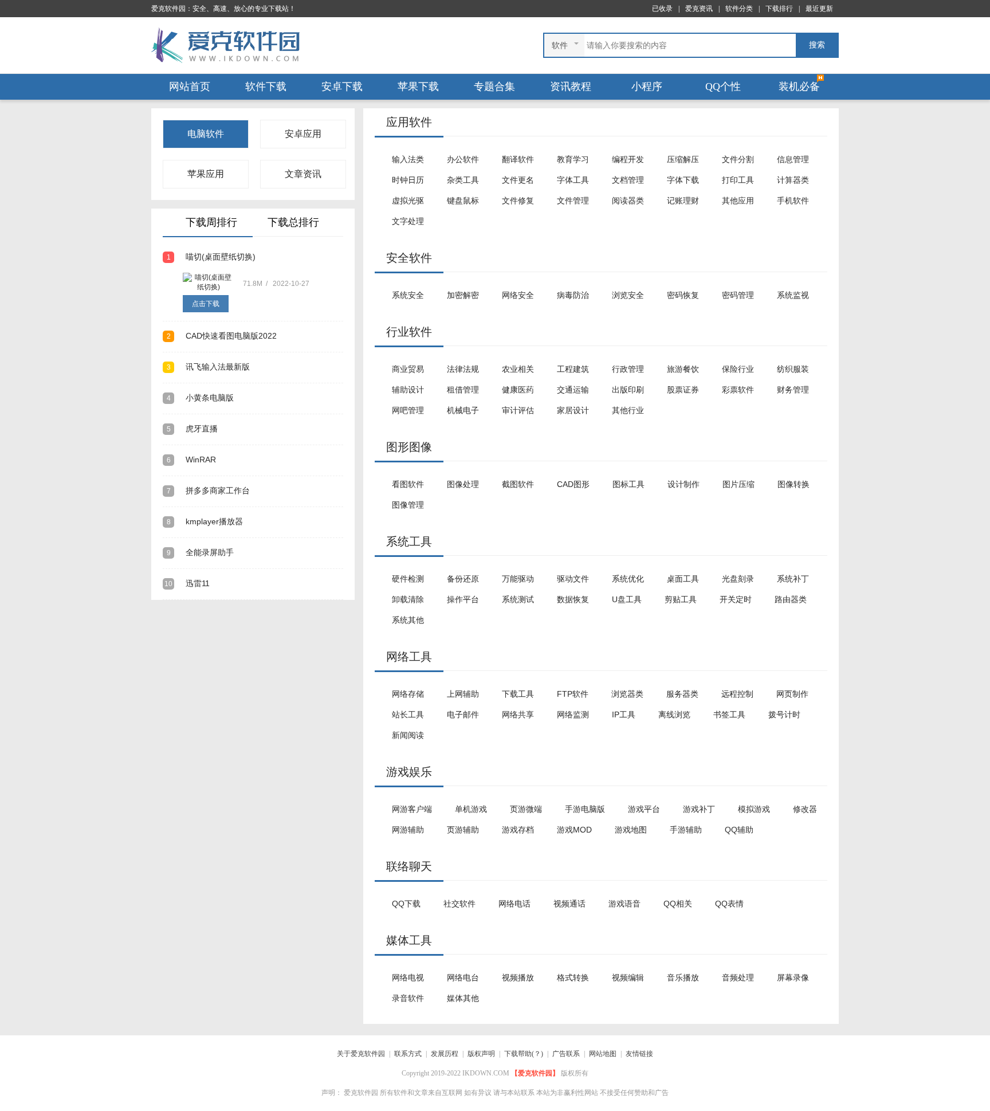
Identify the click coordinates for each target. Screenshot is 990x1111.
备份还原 (463, 578)
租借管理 (463, 389)
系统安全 (408, 295)
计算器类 (793, 179)
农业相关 (518, 369)
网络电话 (514, 903)
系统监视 (793, 295)
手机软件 (793, 200)
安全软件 (409, 258)
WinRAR (191, 459)
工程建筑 (573, 369)
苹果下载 (418, 86)
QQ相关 (677, 903)
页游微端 (526, 809)
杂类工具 (463, 179)
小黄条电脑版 (200, 397)
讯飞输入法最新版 (208, 366)
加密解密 (463, 295)
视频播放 (518, 977)
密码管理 (738, 295)
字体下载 (683, 179)
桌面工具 (683, 578)
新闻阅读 (408, 735)
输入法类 (408, 159)
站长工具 (408, 714)
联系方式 (408, 1054)
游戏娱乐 (409, 771)
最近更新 (819, 9)
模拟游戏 (754, 809)
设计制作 (683, 484)
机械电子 (463, 410)
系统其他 (408, 620)
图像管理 (408, 504)
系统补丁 (793, 578)
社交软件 (459, 903)
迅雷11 (187, 583)
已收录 (662, 9)
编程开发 (628, 159)
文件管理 (573, 200)
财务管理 (793, 389)
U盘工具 (627, 599)
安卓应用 (303, 134)
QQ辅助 (739, 829)
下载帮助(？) (523, 1054)
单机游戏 (471, 809)
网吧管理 (408, 410)
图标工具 (628, 484)
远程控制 (737, 693)
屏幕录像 (793, 977)
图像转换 (793, 484)
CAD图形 (573, 484)
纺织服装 (793, 369)
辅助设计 (408, 389)
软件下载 (265, 86)
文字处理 (408, 221)
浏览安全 (628, 295)
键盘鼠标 (463, 200)
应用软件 (409, 122)
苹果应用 (205, 174)
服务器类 (682, 693)
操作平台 (463, 599)
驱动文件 (573, 578)
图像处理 (463, 484)
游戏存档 (518, 829)
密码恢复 (683, 295)
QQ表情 (729, 903)
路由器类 (791, 599)
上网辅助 (463, 693)
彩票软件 (738, 389)
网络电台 (463, 977)
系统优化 (628, 578)
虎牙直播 (192, 428)
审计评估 (518, 410)
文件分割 (738, 159)
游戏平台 (644, 809)
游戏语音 (624, 903)
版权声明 (481, 1054)
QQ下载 (406, 903)
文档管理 (628, 179)
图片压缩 (738, 484)
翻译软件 (518, 159)
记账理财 (683, 200)
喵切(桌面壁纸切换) (211, 256)
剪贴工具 (681, 599)
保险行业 (738, 369)
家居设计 (573, 410)
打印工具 (738, 179)
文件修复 (518, 200)
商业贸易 (408, 369)
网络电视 (408, 977)
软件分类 (739, 9)
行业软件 (409, 331)
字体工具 (573, 179)
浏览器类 (627, 693)
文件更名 (518, 179)
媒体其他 (463, 998)
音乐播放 (683, 977)
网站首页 (189, 86)
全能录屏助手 (200, 552)
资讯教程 (570, 86)
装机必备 (799, 86)
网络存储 (408, 693)
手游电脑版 (585, 809)
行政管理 (628, 369)
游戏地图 (631, 829)
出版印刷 (628, 389)
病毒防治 (573, 295)
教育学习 (573, 159)
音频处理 (738, 977)
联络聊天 (409, 866)
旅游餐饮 (683, 369)
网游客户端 (412, 809)
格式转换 (573, 977)
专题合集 (494, 86)
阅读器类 (628, 200)
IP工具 (623, 714)
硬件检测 (408, 578)
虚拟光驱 (408, 200)
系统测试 (518, 599)
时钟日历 (408, 179)
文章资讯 (303, 174)
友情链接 (639, 1054)
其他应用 (738, 200)
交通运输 (573, 389)
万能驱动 (518, 578)
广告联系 (566, 1054)
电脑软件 (205, 134)
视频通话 (569, 903)
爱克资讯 (699, 9)
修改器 (805, 809)
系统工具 (409, 541)
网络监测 (573, 714)
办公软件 (463, 159)
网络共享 (518, 714)
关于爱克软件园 (361, 1054)
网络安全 (518, 295)
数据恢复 (573, 599)
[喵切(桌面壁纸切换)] (208, 282)
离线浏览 (674, 714)
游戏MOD (574, 829)
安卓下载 (342, 86)
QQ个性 (723, 86)
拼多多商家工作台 (208, 490)
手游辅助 (686, 829)
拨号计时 (784, 714)
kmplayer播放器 (205, 521)
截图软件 (518, 484)
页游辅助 (463, 829)
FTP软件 (572, 693)
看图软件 (408, 484)
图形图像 (409, 447)
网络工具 (409, 656)
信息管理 (793, 159)
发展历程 (444, 1054)
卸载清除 (408, 599)
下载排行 (779, 9)
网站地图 (602, 1054)
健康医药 (518, 389)
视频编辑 (628, 977)
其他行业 (628, 410)
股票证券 (683, 389)
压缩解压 (683, 159)
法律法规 (463, 369)
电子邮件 (463, 714)
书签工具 (729, 714)
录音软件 (408, 998)
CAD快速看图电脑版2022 (222, 335)
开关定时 (736, 599)
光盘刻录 (738, 578)
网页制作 (792, 693)
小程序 (646, 86)
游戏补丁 (699, 809)
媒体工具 (409, 940)
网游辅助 (408, 829)
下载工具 (518, 693)
